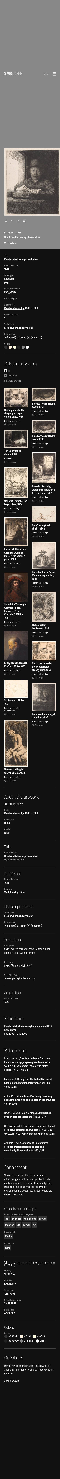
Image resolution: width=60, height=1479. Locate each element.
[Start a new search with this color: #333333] (5, 347)
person (26, 1224)
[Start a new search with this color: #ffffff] (27, 347)
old (18, 1224)
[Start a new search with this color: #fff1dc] (10, 347)
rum (7, 1247)
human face (30, 1218)
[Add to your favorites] (24, 220)
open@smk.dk (11, 1381)
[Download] (12, 220)
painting (9, 1224)
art (34, 1224)
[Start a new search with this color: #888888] (23, 347)
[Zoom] (6, 220)
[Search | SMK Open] (13, 74)
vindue (9, 1236)
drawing (16, 1218)
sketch (42, 1218)
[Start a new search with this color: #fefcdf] (14, 347)
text (7, 1218)
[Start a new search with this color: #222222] (18, 347)
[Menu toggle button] (54, 74)
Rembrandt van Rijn (14, 308)
